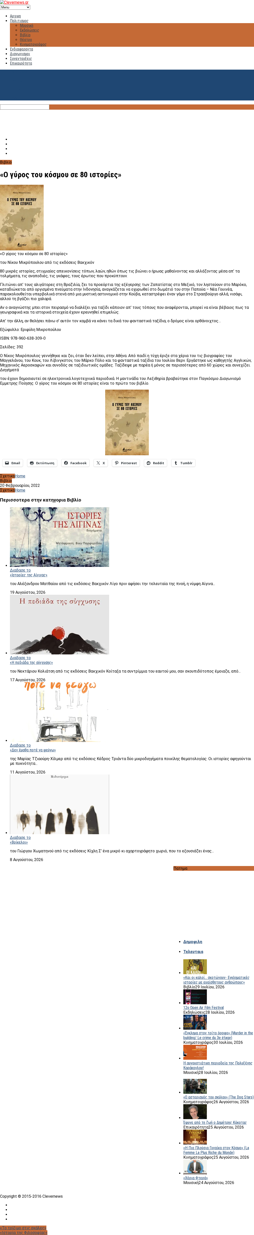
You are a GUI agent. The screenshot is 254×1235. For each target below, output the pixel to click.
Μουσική (26, 25)
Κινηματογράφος (33, 44)
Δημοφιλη (192, 941)
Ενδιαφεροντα (21, 49)
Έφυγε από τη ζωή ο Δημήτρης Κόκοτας (215, 1122)
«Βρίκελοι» (19, 842)
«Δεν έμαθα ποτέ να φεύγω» (33, 750)
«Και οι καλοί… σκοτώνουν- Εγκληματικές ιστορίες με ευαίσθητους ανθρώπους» (216, 980)
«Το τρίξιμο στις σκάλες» (23, 1228)
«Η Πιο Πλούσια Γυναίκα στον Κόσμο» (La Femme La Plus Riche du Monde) (216, 1150)
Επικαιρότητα (21, 63)
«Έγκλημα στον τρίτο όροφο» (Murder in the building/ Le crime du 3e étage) (218, 1035)
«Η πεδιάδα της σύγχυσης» (31, 662)
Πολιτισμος (19, 20)
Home (20, 476)
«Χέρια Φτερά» (195, 1178)
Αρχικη (15, 16)
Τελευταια (193, 951)
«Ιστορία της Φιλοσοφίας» (23, 1232)
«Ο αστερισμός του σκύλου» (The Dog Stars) (218, 1097)
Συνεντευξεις (21, 58)
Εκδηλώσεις (29, 30)
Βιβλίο (25, 35)
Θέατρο (26, 39)
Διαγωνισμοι (20, 53)
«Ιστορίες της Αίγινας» (28, 575)
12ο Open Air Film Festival (203, 1007)
